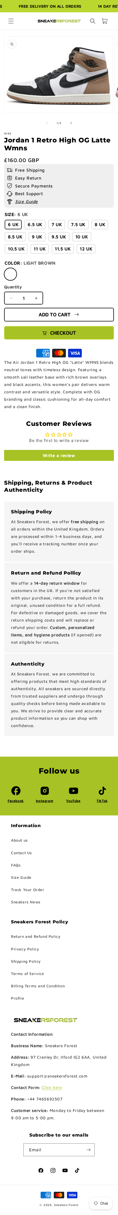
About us (19, 840)
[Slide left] (47, 123)
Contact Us (21, 852)
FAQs (16, 865)
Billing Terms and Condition (38, 985)
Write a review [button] (59, 455)
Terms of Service (27, 973)
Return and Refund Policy (35, 936)
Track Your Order (27, 889)
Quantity (13, 287)
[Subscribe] (88, 1149)
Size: (16, 214)
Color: (30, 262)
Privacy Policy (25, 949)
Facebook (16, 801)
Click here (52, 1087)
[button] (11, 21)
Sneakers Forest (66, 1205)
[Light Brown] (10, 274)
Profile (17, 998)
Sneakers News (26, 902)
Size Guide (21, 877)
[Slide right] (71, 123)
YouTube (73, 801)
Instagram (44, 801)
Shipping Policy (26, 961)
